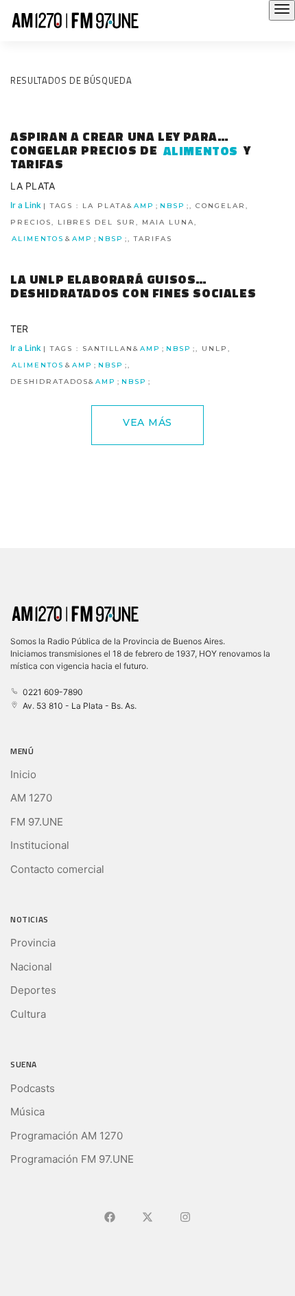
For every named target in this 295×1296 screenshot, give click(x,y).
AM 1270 (31, 797)
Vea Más (147, 422)
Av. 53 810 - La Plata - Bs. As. (78, 706)
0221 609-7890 (51, 692)
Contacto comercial (57, 869)
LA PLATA (32, 186)
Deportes (33, 990)
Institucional (39, 845)
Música (27, 1111)
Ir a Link (129, 221)
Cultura (28, 1014)
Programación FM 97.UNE (72, 1159)
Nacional (31, 966)
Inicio (23, 774)
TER (19, 328)
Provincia (33, 942)
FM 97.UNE (36, 821)
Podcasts (32, 1088)
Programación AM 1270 (66, 1135)
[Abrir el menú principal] (282, 10)
